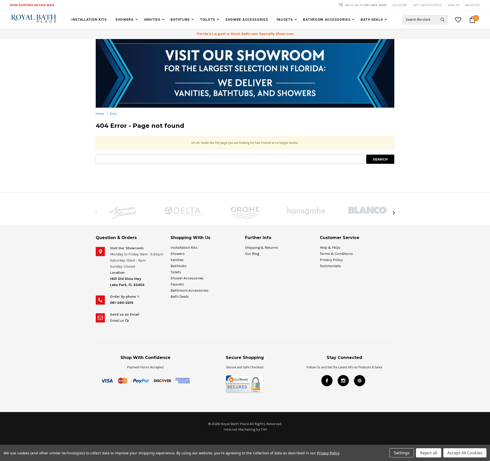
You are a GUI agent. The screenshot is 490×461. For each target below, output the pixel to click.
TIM (264, 429)
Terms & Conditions (336, 254)
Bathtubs (180, 19)
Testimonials (330, 266)
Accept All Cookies (464, 453)
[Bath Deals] (245, 73)
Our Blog (252, 254)
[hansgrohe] (306, 211)
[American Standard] (122, 213)
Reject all (428, 453)
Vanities (152, 19)
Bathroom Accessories (326, 19)
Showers (124, 19)
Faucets (285, 19)
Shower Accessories (246, 19)
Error (113, 114)
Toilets (207, 19)
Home (100, 114)
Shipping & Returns (261, 247)
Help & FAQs (330, 247)
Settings (402, 453)
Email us (117, 320)
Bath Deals (372, 19)
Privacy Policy (331, 260)
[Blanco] (367, 210)
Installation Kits (89, 19)
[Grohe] (245, 213)
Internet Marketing (239, 429)
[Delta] (184, 211)
